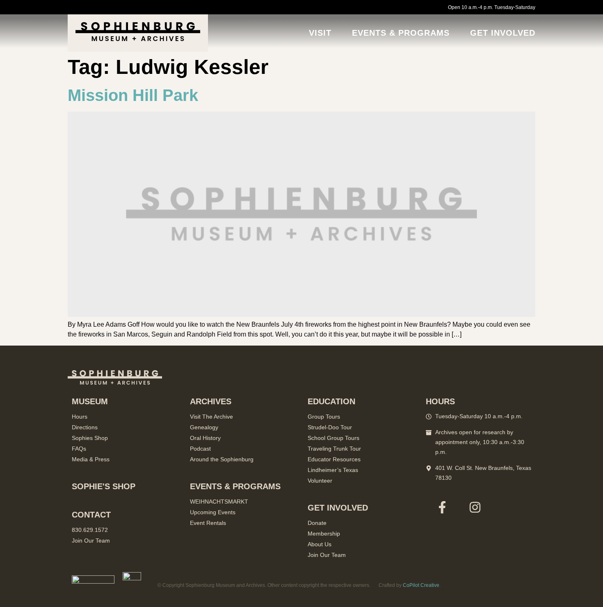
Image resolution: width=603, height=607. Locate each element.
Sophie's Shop (103, 486)
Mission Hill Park (133, 95)
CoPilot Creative (421, 585)
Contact (91, 514)
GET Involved (502, 32)
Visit (320, 32)
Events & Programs (401, 32)
